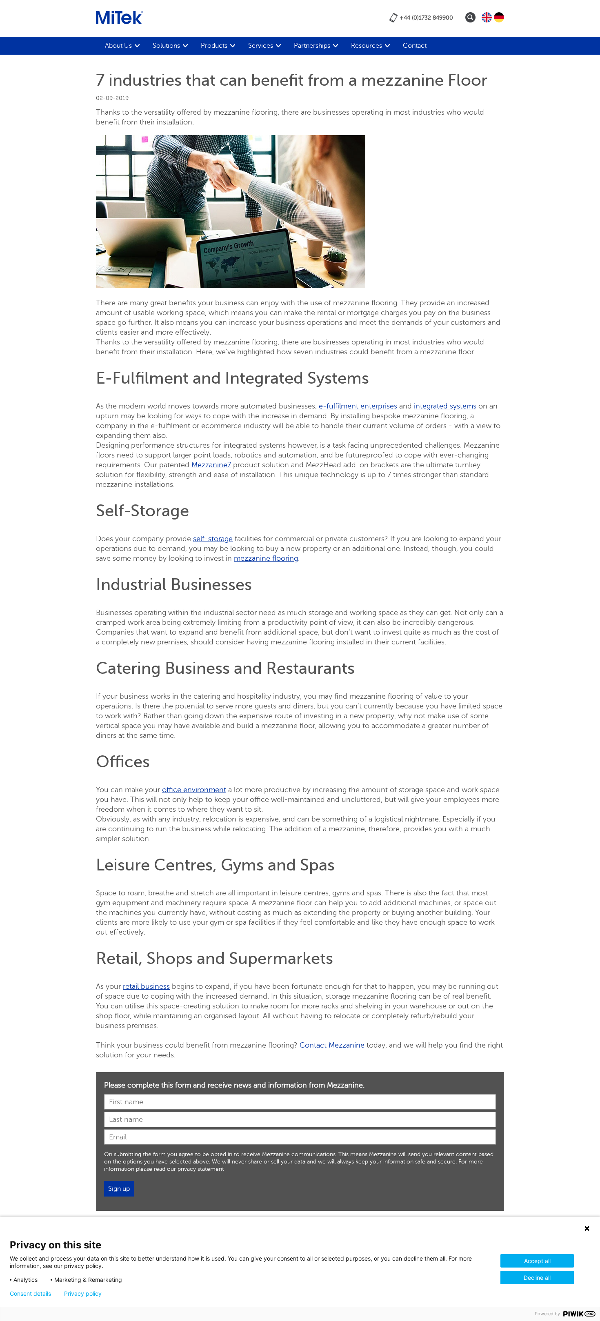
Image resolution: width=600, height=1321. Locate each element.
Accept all (537, 1260)
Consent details (30, 1293)
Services (260, 45)
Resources (366, 45)
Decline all (537, 1277)
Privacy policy (83, 1293)
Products (214, 45)
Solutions (166, 45)
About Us (118, 45)
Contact (415, 45)
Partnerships (312, 45)
